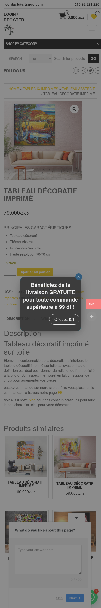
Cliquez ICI (64, 319)
